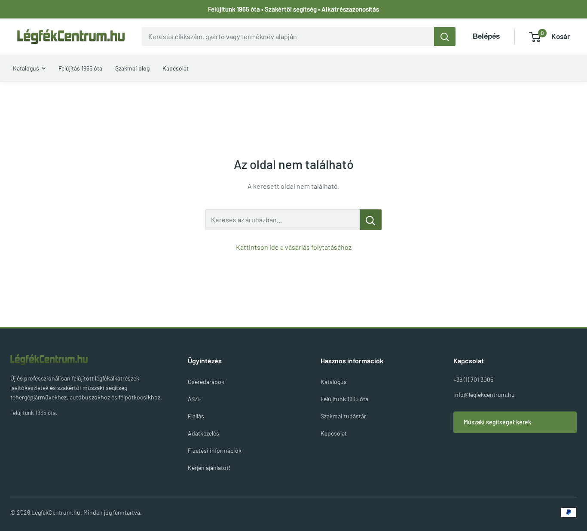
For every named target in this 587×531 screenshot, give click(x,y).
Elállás (196, 416)
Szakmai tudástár (343, 416)
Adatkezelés (203, 433)
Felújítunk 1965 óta (344, 398)
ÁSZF (195, 398)
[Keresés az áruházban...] (371, 219)
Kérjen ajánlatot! (209, 467)
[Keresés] (445, 36)
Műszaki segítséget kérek (497, 422)
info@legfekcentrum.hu (484, 394)
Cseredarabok (206, 381)
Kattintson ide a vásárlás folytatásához (294, 247)
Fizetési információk (215, 450)
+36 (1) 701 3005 (473, 379)
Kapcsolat (334, 433)
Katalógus (334, 381)
